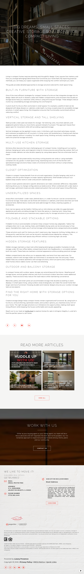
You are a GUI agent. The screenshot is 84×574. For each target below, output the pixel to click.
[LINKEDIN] (14, 567)
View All (42, 398)
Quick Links (51, 562)
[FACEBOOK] (5, 567)
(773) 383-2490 (14, 495)
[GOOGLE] (23, 567)
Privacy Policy (26, 562)
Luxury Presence (21, 559)
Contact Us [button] (42, 448)
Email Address (52, 482)
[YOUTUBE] (19, 567)
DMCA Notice (39, 562)
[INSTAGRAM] (10, 567)
